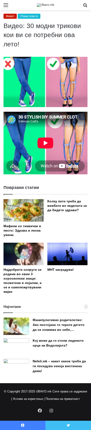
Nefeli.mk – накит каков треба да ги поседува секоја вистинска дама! (59, 366)
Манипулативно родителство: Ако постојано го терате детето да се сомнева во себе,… (58, 324)
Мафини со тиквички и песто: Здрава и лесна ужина (22, 230)
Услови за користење (28, 399)
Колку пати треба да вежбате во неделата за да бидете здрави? (67, 205)
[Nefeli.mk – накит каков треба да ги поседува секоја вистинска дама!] (16, 367)
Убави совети (29, 16)
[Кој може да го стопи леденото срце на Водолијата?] (16, 347)
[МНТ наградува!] (67, 254)
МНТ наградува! (60, 269)
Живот (10, 16)
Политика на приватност (63, 399)
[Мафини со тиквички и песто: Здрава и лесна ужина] (24, 210)
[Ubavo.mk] (45, 5)
